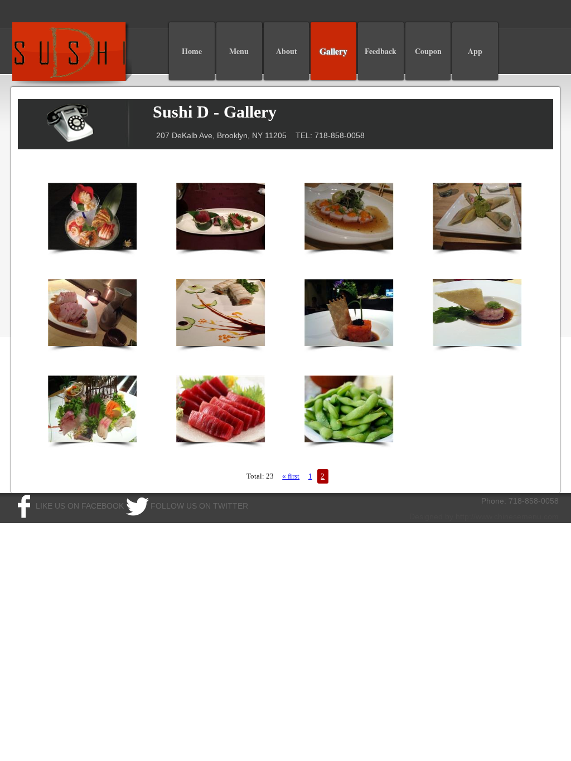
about (286, 51)
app (475, 51)
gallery (333, 51)
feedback (380, 51)
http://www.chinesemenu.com (507, 516)
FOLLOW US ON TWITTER (199, 505)
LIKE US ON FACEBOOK (80, 505)
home (192, 51)
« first (290, 476)
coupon (428, 51)
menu (239, 51)
